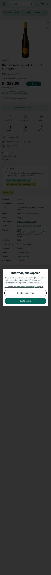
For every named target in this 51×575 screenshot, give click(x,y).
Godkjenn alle (25, 301)
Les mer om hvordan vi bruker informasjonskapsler (24, 287)
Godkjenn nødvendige (25, 293)
